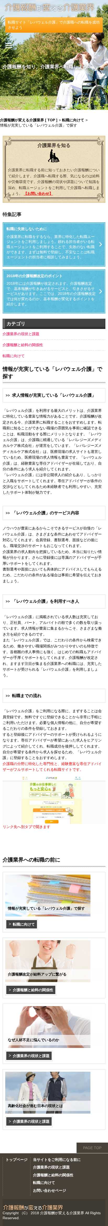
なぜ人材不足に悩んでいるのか (33, 1040)
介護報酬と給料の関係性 (23, 345)
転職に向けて (14, 356)
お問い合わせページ (49, 1190)
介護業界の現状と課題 (21, 334)
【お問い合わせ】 (38, 193)
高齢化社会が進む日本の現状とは (35, 1106)
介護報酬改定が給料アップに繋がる (37, 974)
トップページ (17, 1159)
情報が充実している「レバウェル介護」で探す (46, 908)
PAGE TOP (92, 1148)
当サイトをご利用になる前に (57, 1159)
